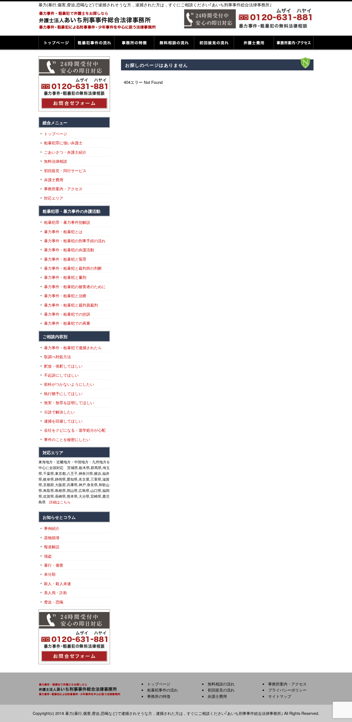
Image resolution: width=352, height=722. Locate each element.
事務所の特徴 (134, 42)
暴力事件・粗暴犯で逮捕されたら (73, 347)
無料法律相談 (55, 161)
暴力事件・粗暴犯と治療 (65, 295)
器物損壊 (51, 537)
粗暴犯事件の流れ (94, 42)
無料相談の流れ (174, 42)
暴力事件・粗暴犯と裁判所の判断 (73, 268)
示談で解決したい (59, 412)
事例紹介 (51, 528)
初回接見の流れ (214, 42)
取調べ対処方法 (57, 356)
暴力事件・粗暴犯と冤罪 (65, 259)
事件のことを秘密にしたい (67, 439)
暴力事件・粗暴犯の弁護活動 (69, 249)
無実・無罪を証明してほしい (69, 402)
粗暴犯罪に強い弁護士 (63, 142)
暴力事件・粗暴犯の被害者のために (75, 286)
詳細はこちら (60, 502)
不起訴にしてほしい (61, 375)
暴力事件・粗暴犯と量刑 (65, 277)
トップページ (56, 42)
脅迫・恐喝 (53, 602)
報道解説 (51, 546)
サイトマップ (279, 696)
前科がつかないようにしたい (69, 384)
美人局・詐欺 (55, 592)
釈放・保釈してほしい (63, 366)
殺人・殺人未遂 (57, 583)
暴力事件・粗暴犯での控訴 (67, 314)
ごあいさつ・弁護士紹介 (65, 152)
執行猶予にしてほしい (63, 393)
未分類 (50, 574)
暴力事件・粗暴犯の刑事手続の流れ (75, 240)
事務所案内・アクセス (294, 42)
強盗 (48, 556)
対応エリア (53, 198)
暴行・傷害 (53, 565)
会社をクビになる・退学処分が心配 (75, 430)
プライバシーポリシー (287, 690)
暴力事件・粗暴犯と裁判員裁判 (71, 305)
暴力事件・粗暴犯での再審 (67, 323)
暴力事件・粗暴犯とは (63, 231)
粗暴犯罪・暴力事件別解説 (67, 222)
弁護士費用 (254, 42)
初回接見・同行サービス (65, 170)
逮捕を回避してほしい (63, 421)
